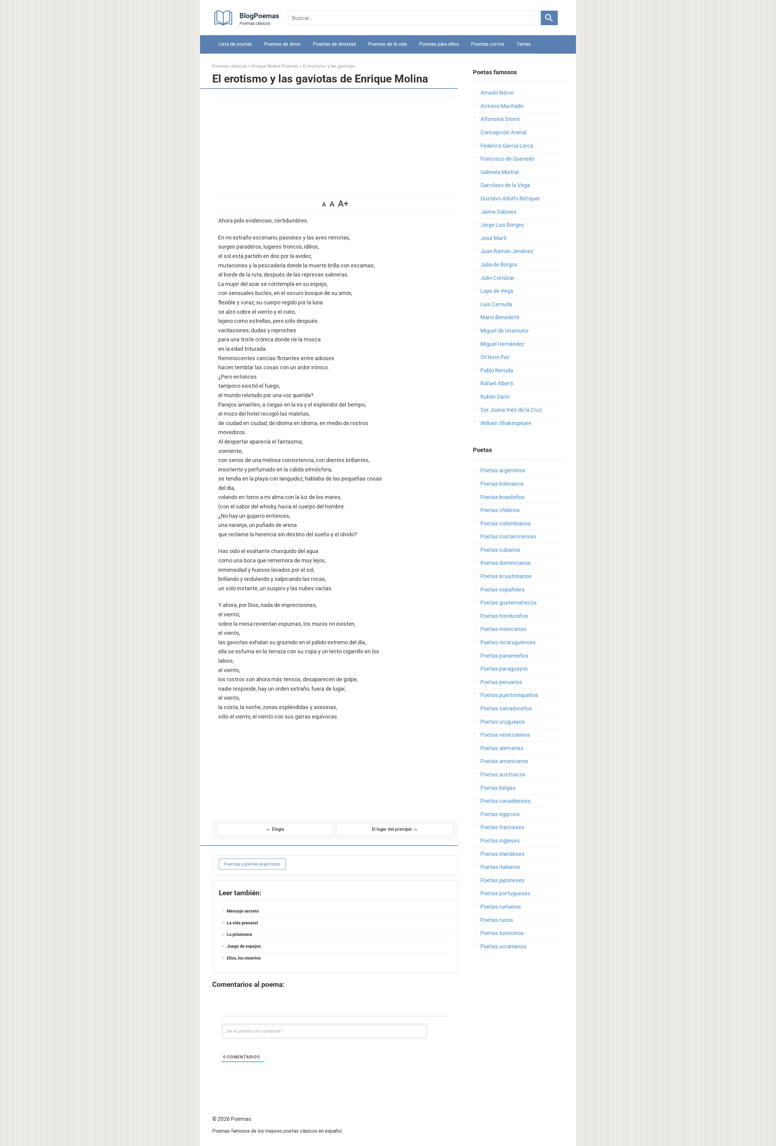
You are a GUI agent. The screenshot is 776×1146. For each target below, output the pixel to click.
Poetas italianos (500, 867)
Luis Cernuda (496, 304)
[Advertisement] (335, 143)
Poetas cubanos (500, 550)
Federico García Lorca (506, 145)
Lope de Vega (496, 291)
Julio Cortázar (497, 278)
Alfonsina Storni (500, 119)
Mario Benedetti (499, 317)
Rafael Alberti (496, 383)
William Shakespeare (505, 423)
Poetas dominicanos (505, 563)
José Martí (493, 238)
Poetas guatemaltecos (508, 602)
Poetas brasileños (502, 497)
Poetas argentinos (503, 470)
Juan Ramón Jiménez (506, 251)
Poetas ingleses (500, 840)
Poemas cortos (487, 44)
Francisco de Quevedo (507, 159)
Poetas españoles (502, 589)
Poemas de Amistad (334, 44)
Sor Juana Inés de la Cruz (511, 410)
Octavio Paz (495, 357)
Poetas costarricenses (508, 536)
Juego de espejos (244, 946)
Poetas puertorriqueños (509, 695)
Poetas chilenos (500, 510)
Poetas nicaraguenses (508, 642)
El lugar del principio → (394, 829)
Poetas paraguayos (504, 668)
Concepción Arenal (503, 132)
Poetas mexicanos (503, 629)
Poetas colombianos (505, 523)
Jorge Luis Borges (502, 225)
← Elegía (275, 829)
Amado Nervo (497, 92)
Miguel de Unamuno (504, 330)
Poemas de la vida (387, 44)
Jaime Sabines (498, 212)
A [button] (324, 204)
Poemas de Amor (282, 44)
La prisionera (239, 934)
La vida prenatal (242, 922)
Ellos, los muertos (244, 958)
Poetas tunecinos (502, 933)
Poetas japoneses (502, 880)
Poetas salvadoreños (506, 708)
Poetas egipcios (500, 814)
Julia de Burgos (499, 264)
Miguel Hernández (502, 344)
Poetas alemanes (501, 748)
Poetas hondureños (504, 616)
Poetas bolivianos (502, 484)
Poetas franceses (502, 827)
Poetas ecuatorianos (506, 576)
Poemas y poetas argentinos (252, 864)
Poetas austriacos (503, 774)
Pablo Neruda (496, 370)
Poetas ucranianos (503, 946)
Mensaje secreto (243, 911)
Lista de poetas (235, 44)
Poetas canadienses (505, 801)
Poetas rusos (496, 920)
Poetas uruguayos (502, 722)
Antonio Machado (501, 106)
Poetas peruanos (501, 682)
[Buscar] (549, 18)
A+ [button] (343, 204)
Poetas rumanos (500, 906)
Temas (523, 44)
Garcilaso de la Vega (505, 185)
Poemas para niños (439, 44)
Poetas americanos (504, 761)
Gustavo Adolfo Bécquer (510, 198)
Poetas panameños (504, 655)
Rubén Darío (495, 397)
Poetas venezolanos (505, 735)
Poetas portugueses (505, 893)
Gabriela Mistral (499, 172)
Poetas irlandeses (502, 854)
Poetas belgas (498, 788)
